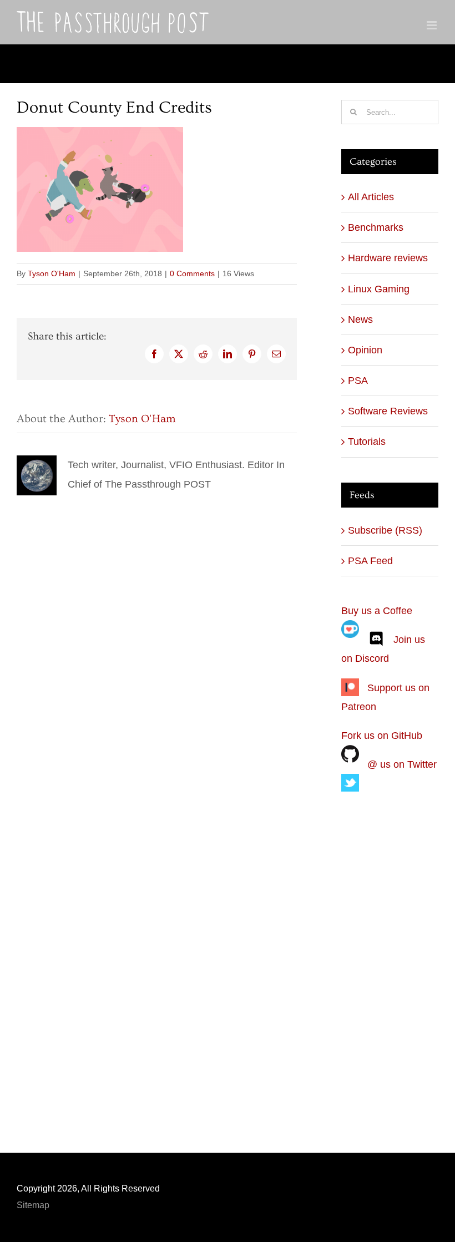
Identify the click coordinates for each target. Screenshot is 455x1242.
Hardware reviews (388, 257)
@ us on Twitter (402, 764)
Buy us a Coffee (376, 610)
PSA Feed (370, 560)
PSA (358, 380)
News (360, 319)
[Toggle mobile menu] (432, 25)
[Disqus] (157, 636)
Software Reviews (388, 411)
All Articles (371, 196)
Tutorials (367, 441)
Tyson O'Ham (51, 273)
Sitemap (33, 1205)
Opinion (365, 350)
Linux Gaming (379, 289)
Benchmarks (375, 227)
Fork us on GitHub (381, 735)
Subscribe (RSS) (385, 530)
